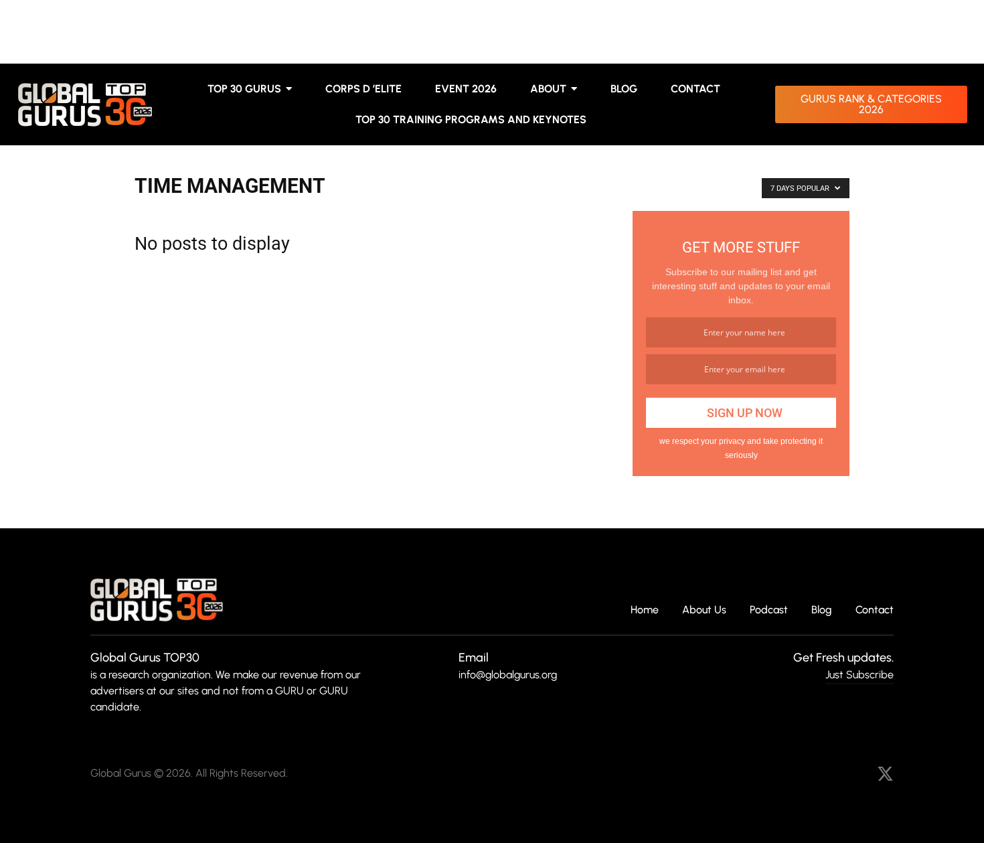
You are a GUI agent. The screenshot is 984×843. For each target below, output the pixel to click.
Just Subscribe (859, 674)
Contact (874, 610)
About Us (704, 610)
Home (645, 610)
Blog (821, 610)
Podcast (769, 610)
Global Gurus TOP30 (144, 657)
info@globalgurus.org (508, 674)
